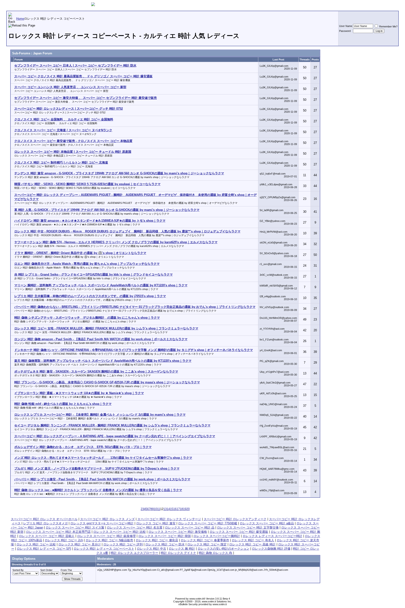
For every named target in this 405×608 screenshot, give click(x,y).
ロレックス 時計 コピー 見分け (79, 544)
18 (181, 509)
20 (188, 509)
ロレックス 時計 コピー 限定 (207, 544)
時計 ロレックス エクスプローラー (134, 553)
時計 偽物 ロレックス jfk (215, 553)
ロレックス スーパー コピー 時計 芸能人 (47, 536)
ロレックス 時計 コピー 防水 (165, 544)
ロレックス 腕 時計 (182, 548)
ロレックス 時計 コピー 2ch (64, 540)
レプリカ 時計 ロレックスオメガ (45, 523)
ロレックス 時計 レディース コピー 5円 (44, 548)
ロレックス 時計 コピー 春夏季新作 (205, 540)
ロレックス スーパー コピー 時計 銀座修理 (106, 536)
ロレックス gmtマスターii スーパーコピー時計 (102, 523)
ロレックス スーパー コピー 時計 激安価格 (177, 531)
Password (345, 31)
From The (66, 570)
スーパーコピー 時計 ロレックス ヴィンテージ (169, 519)
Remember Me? (388, 26)
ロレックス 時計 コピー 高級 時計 (252, 544)
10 (155, 509)
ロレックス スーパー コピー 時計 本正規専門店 (58, 531)
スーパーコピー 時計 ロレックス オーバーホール (44, 519)
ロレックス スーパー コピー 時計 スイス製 (75, 527)
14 (168, 509)
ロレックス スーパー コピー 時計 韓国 (164, 536)
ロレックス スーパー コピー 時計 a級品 (267, 523)
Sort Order (46, 570)
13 (165, 509)
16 (174, 509)
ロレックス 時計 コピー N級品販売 (109, 540)
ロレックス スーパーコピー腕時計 (216, 536)
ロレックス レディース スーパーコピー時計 (272, 536)
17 (178, 509)
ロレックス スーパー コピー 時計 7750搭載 (207, 523)
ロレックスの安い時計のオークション (223, 548)
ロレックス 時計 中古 (151, 548)
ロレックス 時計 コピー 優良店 (157, 540)
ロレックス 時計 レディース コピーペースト (104, 548)
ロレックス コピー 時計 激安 (156, 523)
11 (158, 509)
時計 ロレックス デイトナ (178, 553)
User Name (345, 26)
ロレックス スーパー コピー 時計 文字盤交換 (248, 527)
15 (171, 509)
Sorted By (18, 570)
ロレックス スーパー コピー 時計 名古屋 (134, 527)
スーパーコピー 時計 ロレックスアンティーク (235, 519)
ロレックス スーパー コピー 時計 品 (189, 527)
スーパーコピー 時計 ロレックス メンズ (107, 519)
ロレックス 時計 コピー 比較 (36, 544)
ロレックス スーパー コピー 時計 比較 (119, 531)
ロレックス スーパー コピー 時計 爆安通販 (239, 531)
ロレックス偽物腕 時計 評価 (271, 548)
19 (184, 509)
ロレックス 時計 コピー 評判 (123, 544)
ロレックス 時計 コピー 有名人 (253, 540)
